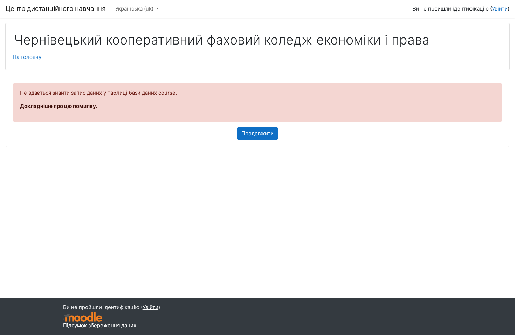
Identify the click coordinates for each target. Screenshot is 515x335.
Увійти (500, 8)
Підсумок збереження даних (99, 325)
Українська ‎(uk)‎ (135, 8)
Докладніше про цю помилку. (58, 106)
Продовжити (257, 133)
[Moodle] (82, 317)
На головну (27, 57)
